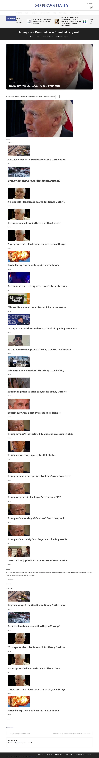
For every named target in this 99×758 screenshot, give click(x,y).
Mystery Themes (33, 756)
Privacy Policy (58, 754)
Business (19, 12)
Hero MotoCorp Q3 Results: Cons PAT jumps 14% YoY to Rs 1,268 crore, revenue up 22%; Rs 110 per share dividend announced (73, 733)
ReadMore (11, 579)
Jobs (54, 12)
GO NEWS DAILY (51, 5)
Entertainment (45, 12)
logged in (17, 742)
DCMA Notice (69, 754)
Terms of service (79, 754)
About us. (40, 754)
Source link (9, 727)
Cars (26, 12)
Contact (89, 754)
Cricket (34, 12)
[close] (58, 96)
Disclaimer (49, 754)
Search (89, 3)
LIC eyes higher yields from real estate (20, 733)
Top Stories (63, 12)
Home (11, 79)
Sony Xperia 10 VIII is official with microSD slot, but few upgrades (35, 21)
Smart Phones (75, 12)
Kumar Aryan (24, 82)
